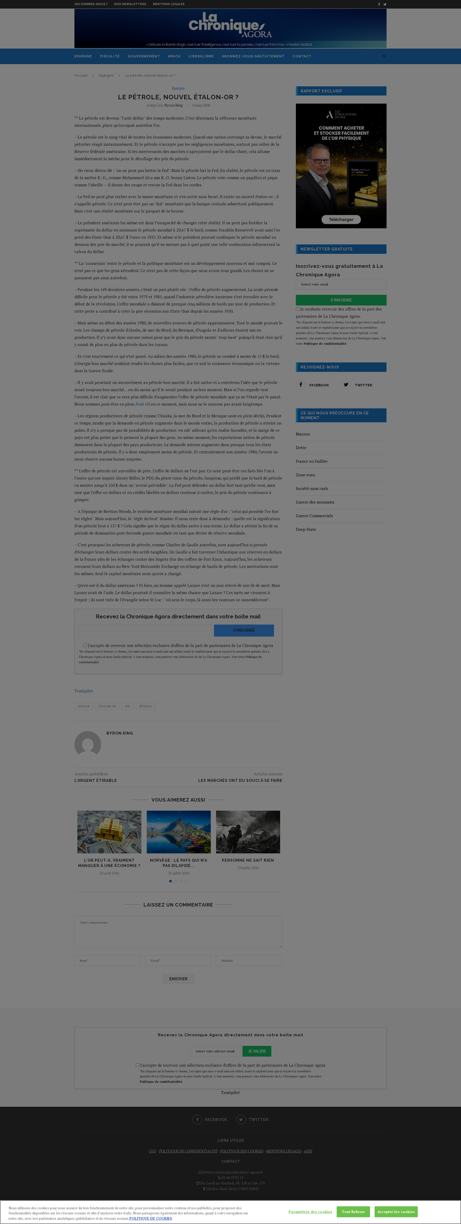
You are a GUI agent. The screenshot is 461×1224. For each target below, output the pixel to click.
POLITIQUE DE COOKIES (150, 1218)
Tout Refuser (353, 1211)
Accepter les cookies (396, 1211)
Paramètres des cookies (310, 1211)
